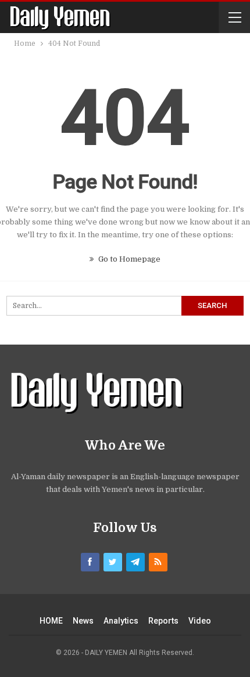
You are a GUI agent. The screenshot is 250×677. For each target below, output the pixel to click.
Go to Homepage (128, 259)
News (83, 620)
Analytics (120, 620)
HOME (51, 620)
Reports (163, 620)
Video (199, 620)
